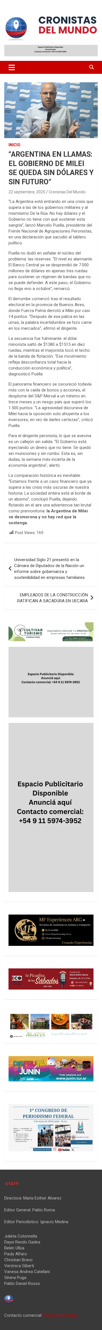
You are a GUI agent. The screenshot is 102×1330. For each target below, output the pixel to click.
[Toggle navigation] (11, 67)
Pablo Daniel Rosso (60, 1315)
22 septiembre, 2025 (26, 192)
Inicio (14, 145)
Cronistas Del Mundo (67, 192)
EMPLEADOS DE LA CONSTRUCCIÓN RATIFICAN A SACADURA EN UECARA (52, 597)
